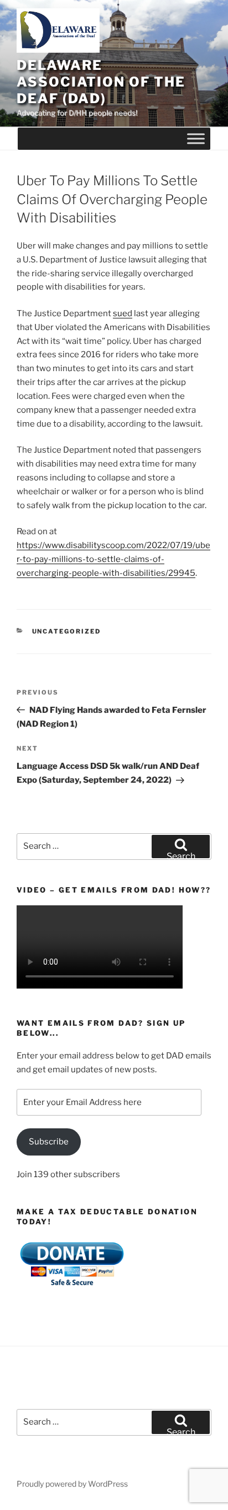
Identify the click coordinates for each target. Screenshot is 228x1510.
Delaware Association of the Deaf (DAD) (101, 82)
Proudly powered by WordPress (72, 1483)
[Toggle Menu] (196, 139)
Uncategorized (66, 631)
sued (122, 313)
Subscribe (49, 1142)
